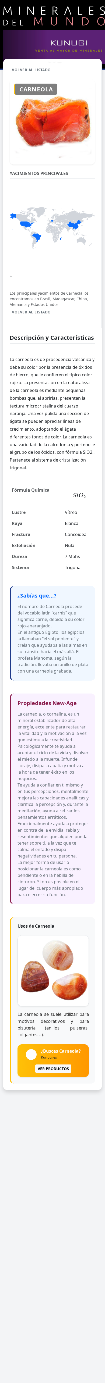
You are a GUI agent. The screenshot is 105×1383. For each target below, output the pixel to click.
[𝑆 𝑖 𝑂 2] (79, 495)
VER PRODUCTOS (53, 1068)
